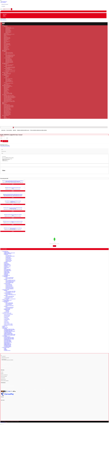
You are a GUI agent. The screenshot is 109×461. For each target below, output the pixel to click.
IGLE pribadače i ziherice (7, 270)
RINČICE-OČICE (8, 259)
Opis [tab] (2, 149)
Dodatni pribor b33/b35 (9, 285)
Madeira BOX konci (7, 342)
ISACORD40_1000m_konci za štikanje (9, 329)
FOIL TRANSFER (6, 316)
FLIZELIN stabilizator (7, 336)
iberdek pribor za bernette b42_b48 (10, 298)
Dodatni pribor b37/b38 (9, 286)
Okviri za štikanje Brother (9, 302)
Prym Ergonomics (6, 263)
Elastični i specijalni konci (7, 253)
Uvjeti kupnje (3, 377)
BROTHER (5, 276)
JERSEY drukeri (8, 257)
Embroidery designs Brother (9, 305)
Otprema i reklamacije (4, 374)
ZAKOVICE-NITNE (9, 260)
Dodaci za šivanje (6, 271)
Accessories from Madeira (7, 346)
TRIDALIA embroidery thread (8, 333)
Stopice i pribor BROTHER (9, 277)
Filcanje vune (6, 273)
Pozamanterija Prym (5, 251)
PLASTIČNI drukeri (9, 258)
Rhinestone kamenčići (7, 315)
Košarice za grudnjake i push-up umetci (9, 252)
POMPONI (5, 262)
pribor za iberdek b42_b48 (7, 300)
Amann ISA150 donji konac (8, 332)
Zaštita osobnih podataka (4, 380)
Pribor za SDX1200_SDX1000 (8, 314)
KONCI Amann (5, 328)
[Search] (11, 9)
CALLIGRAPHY (6, 318)
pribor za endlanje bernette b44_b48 (11, 294)
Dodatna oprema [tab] (3, 151)
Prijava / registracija (3, 2)
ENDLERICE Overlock (6, 289)
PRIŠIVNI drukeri (8, 261)
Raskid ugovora (3, 379)
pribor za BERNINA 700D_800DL (11, 291)
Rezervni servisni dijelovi (6, 347)
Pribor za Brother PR (9, 304)
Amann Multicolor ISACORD (8, 330)
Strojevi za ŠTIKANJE (6, 301)
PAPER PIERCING (7, 319)
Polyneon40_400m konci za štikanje (9, 338)
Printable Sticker (6, 321)
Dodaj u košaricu (13, 183)
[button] (52, 356)
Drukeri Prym (6, 254)
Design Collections (6, 322)
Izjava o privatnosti (4, 376)
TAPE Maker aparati (7, 275)
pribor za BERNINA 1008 (9, 282)
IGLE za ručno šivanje (7, 269)
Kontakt (2, 373)
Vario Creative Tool (8, 255)
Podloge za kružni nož (7, 264)
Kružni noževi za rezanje (7, 265)
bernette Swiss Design (7, 283)
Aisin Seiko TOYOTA (7, 350)
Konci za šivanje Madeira (7, 341)
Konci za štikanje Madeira (7, 340)
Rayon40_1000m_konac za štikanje (9, 337)
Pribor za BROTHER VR (9, 303)
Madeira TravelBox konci (7, 344)
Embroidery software (7, 309)
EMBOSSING (6, 317)
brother (5, 348)
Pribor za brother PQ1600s (9, 278)
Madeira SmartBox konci (7, 343)
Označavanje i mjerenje (7, 266)
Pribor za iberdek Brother (9, 297)
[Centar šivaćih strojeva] (4, 1)
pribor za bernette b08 (9, 284)
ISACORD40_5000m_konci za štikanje (9, 331)
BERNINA (5, 279)
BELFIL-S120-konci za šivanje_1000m (9, 335)
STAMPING (6, 320)
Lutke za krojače (6, 267)
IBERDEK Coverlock (6, 299)
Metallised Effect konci (7, 339)
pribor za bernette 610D (9, 293)
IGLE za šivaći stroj (5, 327)
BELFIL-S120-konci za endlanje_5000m (9, 334)
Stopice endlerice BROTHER (10, 296)
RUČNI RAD (6, 274)
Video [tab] (2, 153)
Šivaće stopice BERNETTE (9, 288)
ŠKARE (5, 268)
